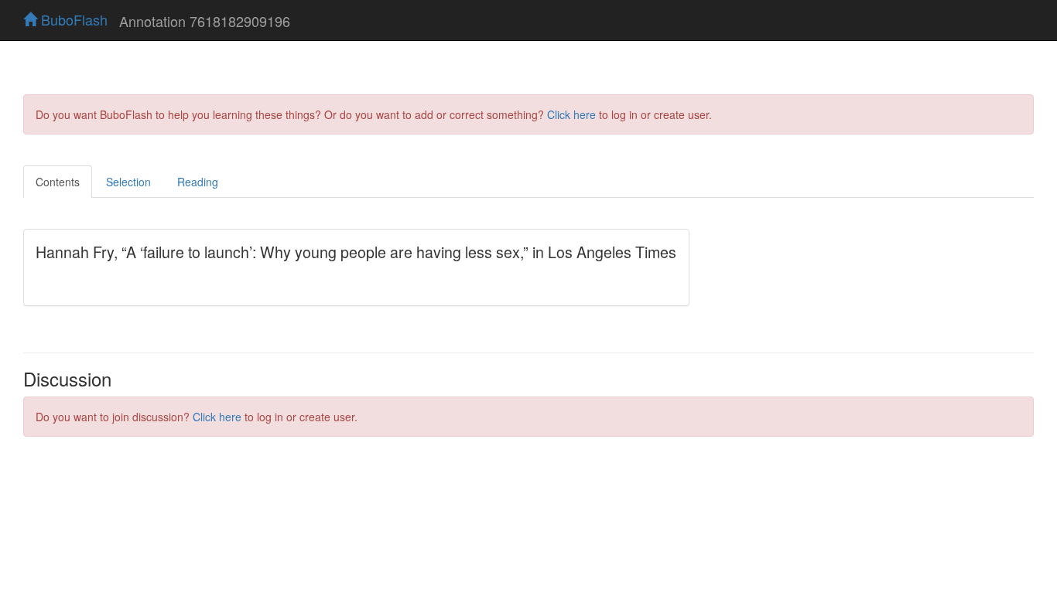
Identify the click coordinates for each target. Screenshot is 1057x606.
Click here (571, 114)
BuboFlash (72, 19)
